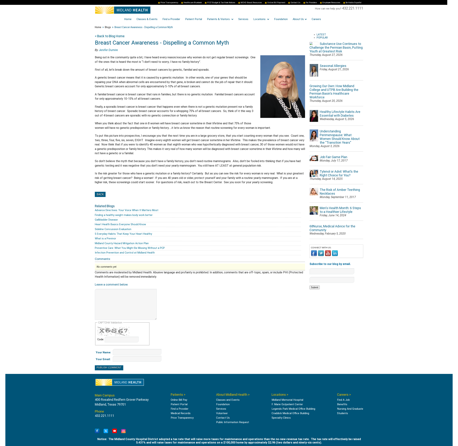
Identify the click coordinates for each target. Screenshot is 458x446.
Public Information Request (232, 422)
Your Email (103, 359)
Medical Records (181, 413)
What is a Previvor (105, 238)
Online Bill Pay (179, 399)
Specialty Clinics (281, 417)
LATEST (321, 34)
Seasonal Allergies (333, 66)
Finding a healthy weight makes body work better (124, 215)
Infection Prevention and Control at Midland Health (125, 252)
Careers (316, 19)
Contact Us (295, 2)
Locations (259, 19)
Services (243, 19)
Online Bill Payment (276, 2)
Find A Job (343, 399)
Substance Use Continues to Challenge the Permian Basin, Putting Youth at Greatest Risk (336, 47)
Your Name (103, 352)
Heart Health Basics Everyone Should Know (120, 224)
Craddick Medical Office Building (290, 413)
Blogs (108, 27)
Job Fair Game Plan (333, 157)
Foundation (281, 19)
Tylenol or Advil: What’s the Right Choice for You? (339, 173)
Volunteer (222, 413)
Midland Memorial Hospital (287, 399)
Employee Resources (331, 2)
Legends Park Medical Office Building (293, 408)
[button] (446, 434)
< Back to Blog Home (110, 36)
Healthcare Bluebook (193, 2)
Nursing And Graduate (350, 408)
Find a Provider (171, 19)
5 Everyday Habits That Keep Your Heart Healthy (123, 233)
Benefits (342, 404)
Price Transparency (169, 2)
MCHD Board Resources (251, 2)
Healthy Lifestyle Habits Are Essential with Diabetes (340, 113)
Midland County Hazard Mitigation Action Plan (122, 243)
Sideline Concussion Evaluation (113, 229)
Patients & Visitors (218, 19)
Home (127, 19)
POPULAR (322, 37)
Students (342, 413)
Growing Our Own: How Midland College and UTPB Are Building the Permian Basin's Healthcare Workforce (334, 91)
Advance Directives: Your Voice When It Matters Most (126, 210)
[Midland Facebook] (97, 431)
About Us (298, 19)
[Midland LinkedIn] (123, 431)
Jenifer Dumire (108, 50)
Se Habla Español (353, 2)
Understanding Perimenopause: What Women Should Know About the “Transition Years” (340, 136)
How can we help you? (328, 8)
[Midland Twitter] (106, 431)
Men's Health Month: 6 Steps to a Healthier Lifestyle (340, 210)
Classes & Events (147, 19)
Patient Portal (193, 19)
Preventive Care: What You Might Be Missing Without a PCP (130, 248)
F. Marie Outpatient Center (287, 404)
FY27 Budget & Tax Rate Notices (221, 2)
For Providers (311, 2)
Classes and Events (228, 399)
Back (100, 194)
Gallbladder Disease (106, 219)
